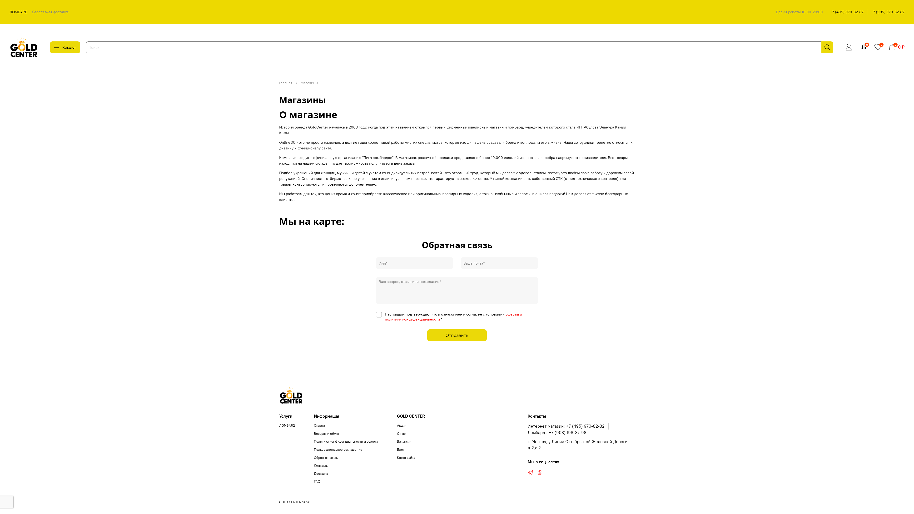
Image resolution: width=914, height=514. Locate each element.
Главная (285, 82)
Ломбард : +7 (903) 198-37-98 (557, 432)
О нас (401, 433)
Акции (402, 425)
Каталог (69, 47)
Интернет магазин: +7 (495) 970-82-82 (566, 426)
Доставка (321, 473)
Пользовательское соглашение (338, 449)
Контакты (321, 465)
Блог (400, 449)
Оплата (319, 425)
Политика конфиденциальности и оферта (346, 441)
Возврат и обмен (327, 433)
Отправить (457, 335)
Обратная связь (326, 457)
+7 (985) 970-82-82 (887, 12)
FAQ (317, 481)
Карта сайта (406, 457)
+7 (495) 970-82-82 (847, 12)
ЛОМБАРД (18, 12)
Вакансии (404, 441)
